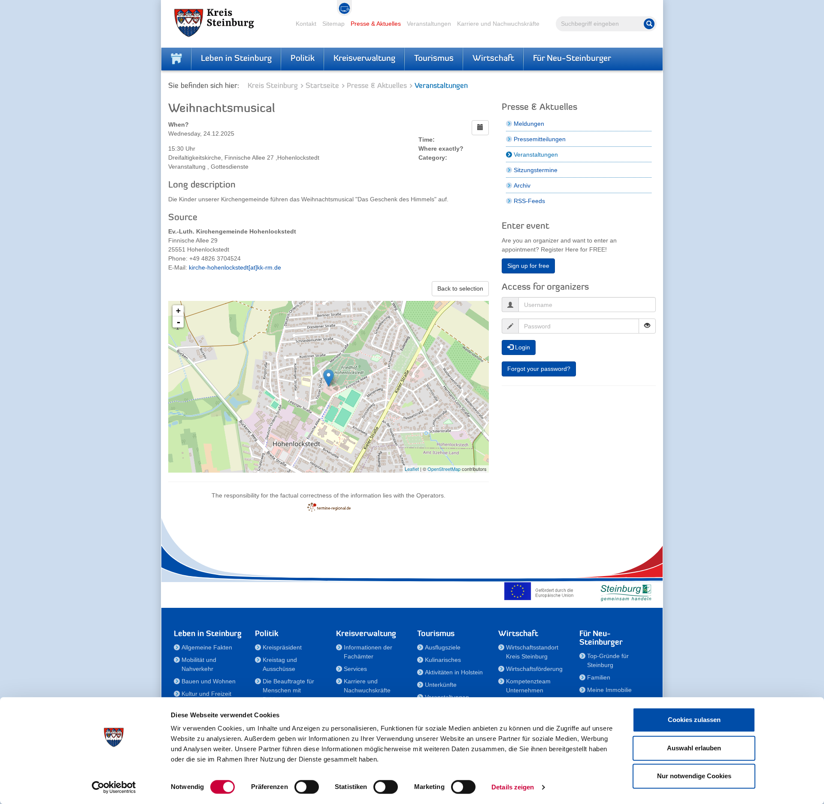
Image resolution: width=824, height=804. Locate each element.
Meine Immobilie (609, 689)
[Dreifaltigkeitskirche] (328, 378)
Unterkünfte (441, 684)
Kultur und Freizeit (206, 693)
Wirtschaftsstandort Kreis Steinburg (532, 652)
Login (521, 347)
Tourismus (434, 59)
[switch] (306, 787)
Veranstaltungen (429, 23)
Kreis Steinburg (273, 86)
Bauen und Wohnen (209, 681)
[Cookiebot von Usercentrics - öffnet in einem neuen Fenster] (113, 787)
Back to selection (460, 288)
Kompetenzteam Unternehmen (528, 686)
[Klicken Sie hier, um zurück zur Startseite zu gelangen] (176, 59)
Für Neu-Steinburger (572, 59)
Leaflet (412, 468)
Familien (598, 677)
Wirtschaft (493, 59)
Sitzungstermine (535, 170)
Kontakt (306, 23)
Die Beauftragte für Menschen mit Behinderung (288, 690)
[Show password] (647, 326)
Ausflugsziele (442, 647)
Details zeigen (512, 787)
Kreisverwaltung (364, 59)
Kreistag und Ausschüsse (280, 664)
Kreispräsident (282, 647)
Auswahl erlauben (694, 748)
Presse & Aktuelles (376, 23)
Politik (303, 59)
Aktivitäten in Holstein (454, 672)
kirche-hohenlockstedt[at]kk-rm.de (235, 267)
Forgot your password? (538, 368)
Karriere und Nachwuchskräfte (498, 23)
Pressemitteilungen (540, 139)
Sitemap (333, 23)
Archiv (522, 185)
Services (355, 668)
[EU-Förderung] (540, 591)
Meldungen (529, 123)
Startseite (322, 86)
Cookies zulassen (694, 719)
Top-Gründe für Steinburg (608, 660)
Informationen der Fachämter (368, 652)
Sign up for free (528, 265)
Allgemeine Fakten (207, 647)
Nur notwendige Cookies (694, 776)
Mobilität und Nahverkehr (199, 664)
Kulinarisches (443, 659)
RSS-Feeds (529, 200)
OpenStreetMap (443, 468)
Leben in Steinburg (236, 59)
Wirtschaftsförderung (534, 668)
